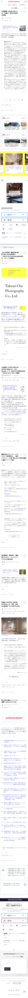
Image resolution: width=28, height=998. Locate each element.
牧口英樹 (19, 611)
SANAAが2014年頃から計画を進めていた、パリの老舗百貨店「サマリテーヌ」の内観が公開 (15, 759)
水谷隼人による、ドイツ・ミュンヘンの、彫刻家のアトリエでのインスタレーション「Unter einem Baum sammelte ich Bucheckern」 (15, 839)
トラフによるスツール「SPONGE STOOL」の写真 (14, 822)
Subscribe (11, 228)
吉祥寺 (13, 613)
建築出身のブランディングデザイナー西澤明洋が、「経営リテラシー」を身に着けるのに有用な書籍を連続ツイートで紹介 (13, 457)
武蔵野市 (3, 613)
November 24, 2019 (18, 496)
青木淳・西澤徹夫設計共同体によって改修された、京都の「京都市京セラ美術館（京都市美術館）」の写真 (15, 812)
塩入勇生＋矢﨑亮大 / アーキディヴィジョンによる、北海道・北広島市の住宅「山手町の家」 (15, 803)
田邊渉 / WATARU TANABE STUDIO (8, 638)
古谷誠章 (13, 380)
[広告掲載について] (24, 180)
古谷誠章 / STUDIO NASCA (7, 396)
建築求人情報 (4, 263)
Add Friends (24, 224)
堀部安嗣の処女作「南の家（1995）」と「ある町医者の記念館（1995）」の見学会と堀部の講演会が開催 (15, 832)
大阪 (10, 20)
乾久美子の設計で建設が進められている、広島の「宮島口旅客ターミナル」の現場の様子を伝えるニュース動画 (15, 790)
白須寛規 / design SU (5, 33)
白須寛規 (6, 20)
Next (26, 175)
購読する (7, 969)
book (11, 462)
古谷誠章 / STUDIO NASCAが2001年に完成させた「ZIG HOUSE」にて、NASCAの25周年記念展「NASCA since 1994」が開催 (13, 370)
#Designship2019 (7, 493)
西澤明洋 (3, 465)
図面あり (23, 611)
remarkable (22, 377)
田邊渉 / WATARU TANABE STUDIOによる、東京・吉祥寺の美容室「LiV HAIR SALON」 (11, 604)
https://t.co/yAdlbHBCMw (18, 510)
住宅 (3, 20)
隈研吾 (3, 564)
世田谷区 (6, 380)
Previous (24, 175)
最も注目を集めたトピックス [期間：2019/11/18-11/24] (9, 701)
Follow (23, 214)
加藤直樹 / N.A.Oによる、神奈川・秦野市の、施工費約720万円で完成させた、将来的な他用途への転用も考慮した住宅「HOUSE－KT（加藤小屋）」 (15, 767)
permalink (11, 110)
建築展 (18, 380)
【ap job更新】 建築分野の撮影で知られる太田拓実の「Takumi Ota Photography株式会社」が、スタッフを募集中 (12, 255)
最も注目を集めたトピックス (7, 707)
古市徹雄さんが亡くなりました (10, 755)
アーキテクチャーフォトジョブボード (13, 317)
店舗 (7, 613)
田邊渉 (15, 611)
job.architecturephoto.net (22, 347)
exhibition (15, 377)
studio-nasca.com (22, 434)
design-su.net (23, 91)
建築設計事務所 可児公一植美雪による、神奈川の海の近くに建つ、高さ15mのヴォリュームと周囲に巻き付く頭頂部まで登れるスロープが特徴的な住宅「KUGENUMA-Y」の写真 (15, 797)
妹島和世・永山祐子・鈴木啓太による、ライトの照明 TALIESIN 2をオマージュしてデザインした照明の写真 (15, 745)
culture (6, 462)
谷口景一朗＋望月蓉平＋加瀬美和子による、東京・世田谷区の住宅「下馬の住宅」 (15, 778)
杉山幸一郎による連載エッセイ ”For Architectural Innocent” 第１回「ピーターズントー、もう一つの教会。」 (15, 826)
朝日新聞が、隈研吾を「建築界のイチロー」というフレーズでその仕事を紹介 (9, 557)
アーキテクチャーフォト (6, 728)
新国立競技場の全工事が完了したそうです (12, 763)
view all (23, 118)
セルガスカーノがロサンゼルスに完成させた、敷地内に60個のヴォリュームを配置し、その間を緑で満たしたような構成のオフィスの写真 (15, 773)
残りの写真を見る (15, 676)
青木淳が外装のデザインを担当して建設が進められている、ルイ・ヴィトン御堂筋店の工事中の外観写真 (15, 783)
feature (15, 609)
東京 (10, 380)
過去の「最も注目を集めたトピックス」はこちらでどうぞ (14, 848)
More (24, 233)
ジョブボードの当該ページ (13, 316)
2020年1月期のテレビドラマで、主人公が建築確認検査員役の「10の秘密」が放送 (15, 751)
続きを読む (14, 536)
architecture (8, 18)
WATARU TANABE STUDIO (7, 611)
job (14, 261)
